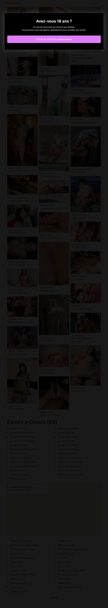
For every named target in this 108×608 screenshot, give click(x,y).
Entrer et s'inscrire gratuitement (54, 39)
